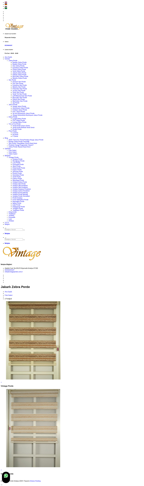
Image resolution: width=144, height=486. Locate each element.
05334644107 (8, 45)
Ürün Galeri (13, 152)
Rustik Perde (17, 129)
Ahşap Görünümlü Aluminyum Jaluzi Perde (27, 115)
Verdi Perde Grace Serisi (21, 126)
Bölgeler (8, 155)
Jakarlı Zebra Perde (19, 73)
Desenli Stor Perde (19, 82)
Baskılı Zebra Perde (19, 64)
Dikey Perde (13, 117)
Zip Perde (16, 103)
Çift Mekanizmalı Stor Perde (22, 96)
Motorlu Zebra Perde (20, 78)
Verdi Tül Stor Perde (20, 94)
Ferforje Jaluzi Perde (20, 110)
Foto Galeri (12, 150)
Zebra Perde (13, 60)
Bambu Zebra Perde (20, 62)
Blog (6, 138)
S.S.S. (7, 222)
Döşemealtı (13, 212)
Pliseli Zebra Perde (19, 69)
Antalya (11, 221)
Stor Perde (12, 80)
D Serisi (15, 133)
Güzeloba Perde (18, 175)
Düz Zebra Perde (18, 66)
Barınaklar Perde (18, 201)
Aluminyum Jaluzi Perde (21, 108)
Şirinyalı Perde (18, 171)
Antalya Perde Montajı (20, 194)
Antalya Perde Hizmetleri (21, 196)
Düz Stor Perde (18, 83)
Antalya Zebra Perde (20, 182)
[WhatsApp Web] (6, 477)
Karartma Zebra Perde (20, 67)
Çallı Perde (16, 205)
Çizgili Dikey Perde (19, 119)
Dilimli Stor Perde (19, 99)
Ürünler (7, 59)
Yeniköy (11, 215)
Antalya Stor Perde (19, 184)
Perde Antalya (17, 198)
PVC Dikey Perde (19, 120)
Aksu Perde (17, 166)
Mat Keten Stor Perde (20, 101)
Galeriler (8, 148)
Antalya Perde (17, 159)
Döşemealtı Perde (19, 168)
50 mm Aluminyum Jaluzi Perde (23, 113)
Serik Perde (17, 177)
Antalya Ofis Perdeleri (20, 185)
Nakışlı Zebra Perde (19, 75)
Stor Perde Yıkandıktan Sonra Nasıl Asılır (23, 143)
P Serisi (15, 136)
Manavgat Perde (18, 180)
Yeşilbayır (12, 214)
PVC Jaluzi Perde (19, 111)
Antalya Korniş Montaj (20, 192)
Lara (10, 219)
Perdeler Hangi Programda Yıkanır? (21, 145)
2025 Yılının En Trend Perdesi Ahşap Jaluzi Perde (26, 140)
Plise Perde (13, 131)
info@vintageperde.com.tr (14, 272)
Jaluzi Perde (13, 104)
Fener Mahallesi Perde (20, 200)
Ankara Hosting (35, 481)
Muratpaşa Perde (18, 161)
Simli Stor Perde (18, 92)
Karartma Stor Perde (20, 85)
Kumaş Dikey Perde (19, 122)
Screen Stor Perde (19, 90)
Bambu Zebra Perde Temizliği (19, 141)
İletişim (7, 224)
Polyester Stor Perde (20, 89)
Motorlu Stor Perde (19, 87)
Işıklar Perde (17, 203)
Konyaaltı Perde (18, 164)
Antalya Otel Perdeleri (20, 187)
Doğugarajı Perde (19, 207)
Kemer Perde (17, 173)
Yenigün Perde (18, 208)
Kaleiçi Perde (17, 178)
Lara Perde (16, 163)
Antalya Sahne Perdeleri (21, 191)
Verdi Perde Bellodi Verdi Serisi (23, 127)
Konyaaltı (12, 217)
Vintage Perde (14, 157)
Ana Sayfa (8, 57)
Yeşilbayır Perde (18, 210)
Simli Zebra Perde (19, 71)
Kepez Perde (17, 170)
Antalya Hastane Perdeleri (22, 189)
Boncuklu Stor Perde (20, 97)
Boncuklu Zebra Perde (20, 76)
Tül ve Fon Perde (15, 124)
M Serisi (15, 134)
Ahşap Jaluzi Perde (19, 106)
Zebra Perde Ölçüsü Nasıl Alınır (20, 147)
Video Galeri (13, 154)
